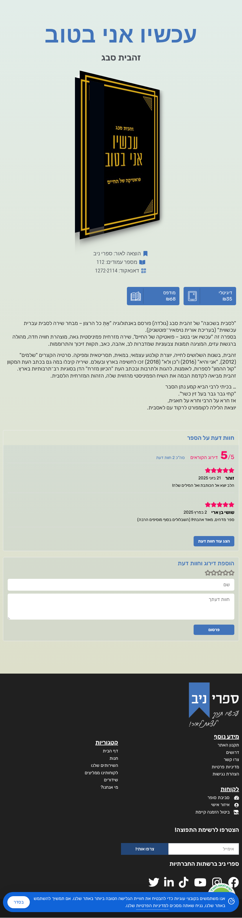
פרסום (214, 629)
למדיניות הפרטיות (152, 905)
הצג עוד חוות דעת (214, 541)
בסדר (19, 902)
